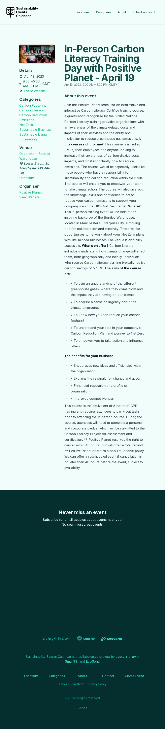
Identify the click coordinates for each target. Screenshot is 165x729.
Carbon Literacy (31, 110)
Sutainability (28, 139)
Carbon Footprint (32, 105)
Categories (103, 12)
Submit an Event (144, 12)
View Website (29, 197)
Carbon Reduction (33, 115)
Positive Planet (30, 192)
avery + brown (127, 657)
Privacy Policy (97, 684)
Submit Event (134, 676)
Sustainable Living (33, 134)
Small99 (71, 661)
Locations (83, 12)
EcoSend (93, 661)
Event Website (35, 91)
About (122, 12)
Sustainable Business (35, 130)
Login (82, 707)
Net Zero (26, 125)
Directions (27, 178)
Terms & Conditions (72, 684)
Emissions (26, 120)
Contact (108, 676)
